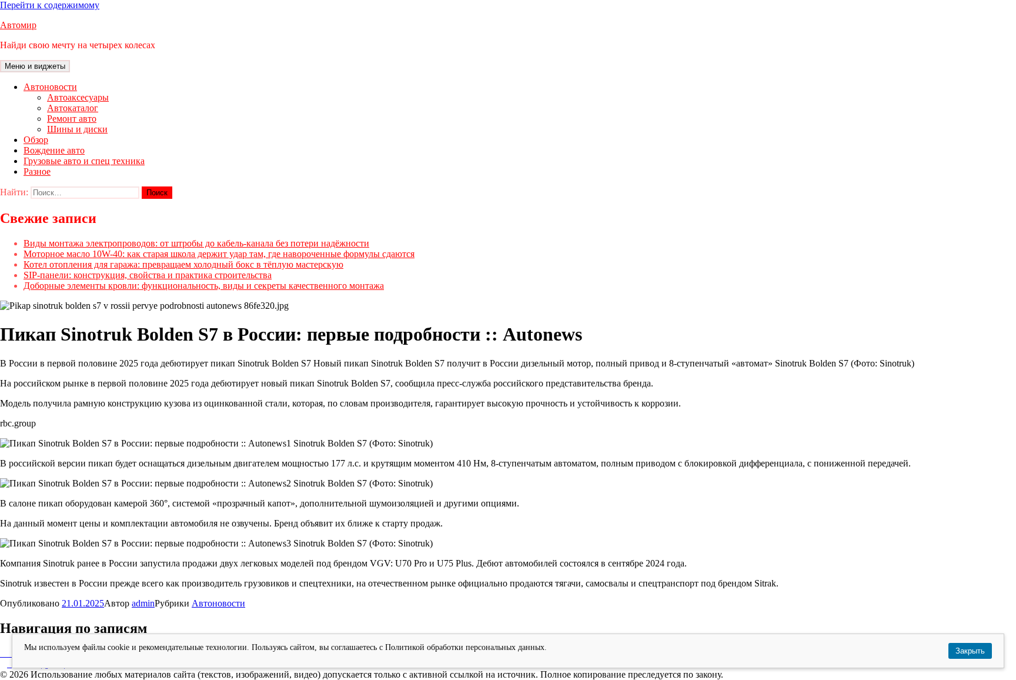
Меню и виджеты (35, 66)
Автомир (18, 25)
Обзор (36, 140)
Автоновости (50, 87)
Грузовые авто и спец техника (84, 161)
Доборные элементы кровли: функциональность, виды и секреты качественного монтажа (204, 286)
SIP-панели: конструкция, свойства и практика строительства (148, 275)
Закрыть (970, 650)
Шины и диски (77, 129)
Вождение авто (54, 150)
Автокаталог (72, 108)
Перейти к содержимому (49, 5)
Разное (37, 171)
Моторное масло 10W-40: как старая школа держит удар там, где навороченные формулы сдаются (219, 254)
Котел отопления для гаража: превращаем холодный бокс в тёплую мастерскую (183, 264)
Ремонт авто (71, 119)
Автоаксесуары (78, 97)
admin (143, 603)
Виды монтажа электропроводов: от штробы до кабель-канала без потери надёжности (196, 243)
